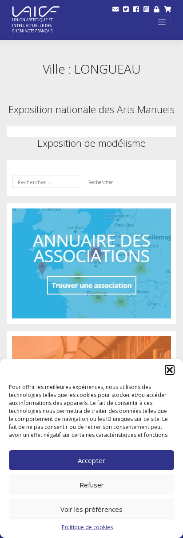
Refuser (92, 484)
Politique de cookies (87, 527)
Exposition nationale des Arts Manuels (91, 109)
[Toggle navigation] (162, 22)
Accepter (91, 460)
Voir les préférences (91, 509)
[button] (169, 369)
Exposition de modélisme (91, 143)
